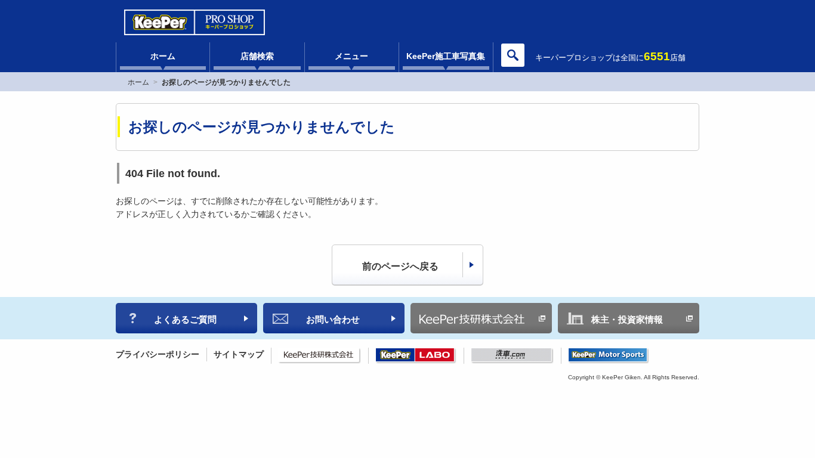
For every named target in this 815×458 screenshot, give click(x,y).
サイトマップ (239, 354)
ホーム (162, 56)
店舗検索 (257, 56)
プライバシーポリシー (157, 354)
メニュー (351, 56)
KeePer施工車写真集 (445, 56)
